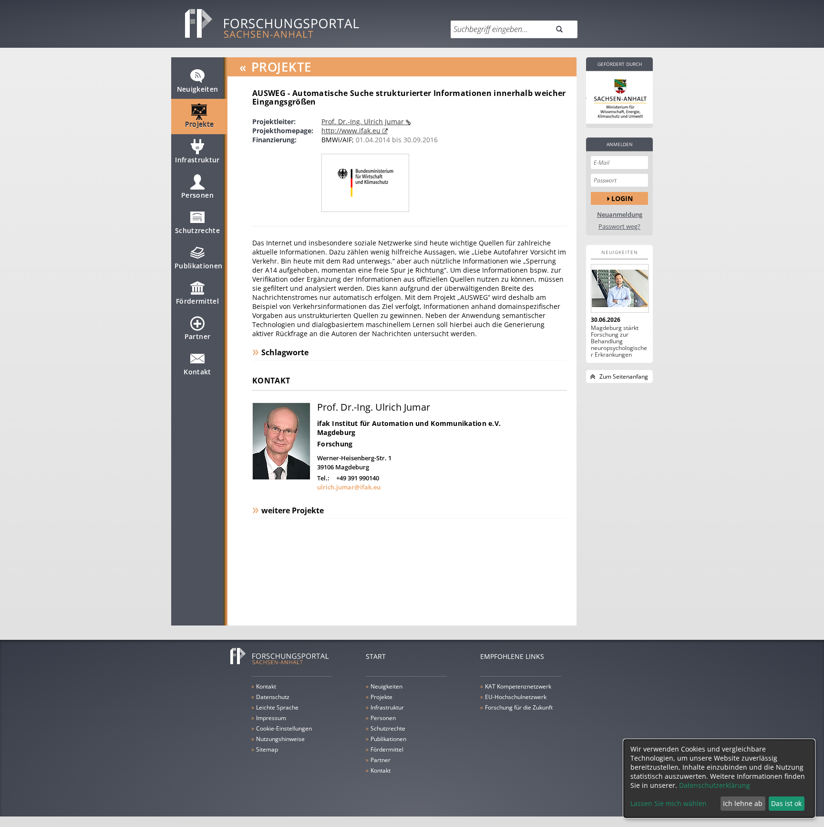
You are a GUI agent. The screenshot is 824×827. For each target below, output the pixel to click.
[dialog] (719, 778)
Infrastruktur (197, 159)
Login (622, 198)
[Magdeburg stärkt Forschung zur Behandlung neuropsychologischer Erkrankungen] (619, 288)
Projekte (199, 124)
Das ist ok (786, 803)
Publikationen (199, 265)
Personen (197, 195)
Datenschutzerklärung (714, 785)
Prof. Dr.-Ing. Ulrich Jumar (363, 121)
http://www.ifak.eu (351, 130)
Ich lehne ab (742, 803)
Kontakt (197, 371)
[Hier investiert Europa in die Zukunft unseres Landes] (619, 97)
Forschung (335, 443)
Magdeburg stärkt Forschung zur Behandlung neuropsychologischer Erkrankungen (619, 341)
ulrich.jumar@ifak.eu (349, 487)
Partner (197, 336)
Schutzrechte (197, 230)
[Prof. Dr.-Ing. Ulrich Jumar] (281, 477)
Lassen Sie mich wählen (668, 803)
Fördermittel (197, 301)
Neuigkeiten (197, 89)
